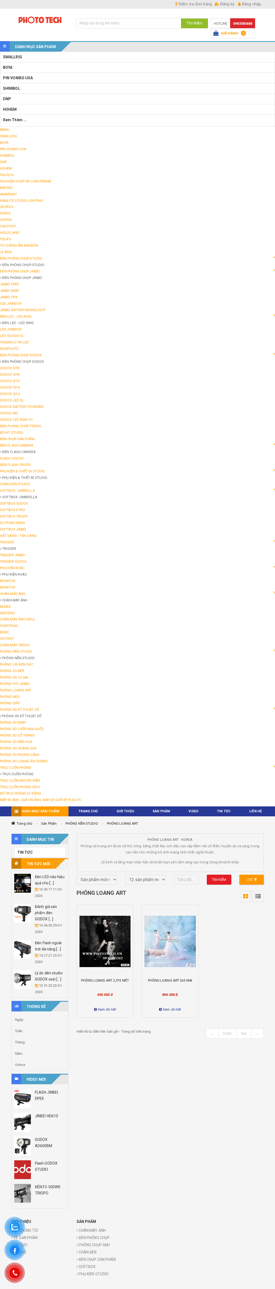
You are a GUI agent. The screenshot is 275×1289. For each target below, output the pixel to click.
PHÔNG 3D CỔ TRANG (17, 735)
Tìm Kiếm (194, 23)
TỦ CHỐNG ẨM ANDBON (19, 245)
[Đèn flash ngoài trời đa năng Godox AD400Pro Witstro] (22, 949)
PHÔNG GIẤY (10, 703)
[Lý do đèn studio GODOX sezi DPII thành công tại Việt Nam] (22, 979)
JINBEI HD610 (46, 1116)
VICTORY (7, 639)
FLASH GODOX (12, 458)
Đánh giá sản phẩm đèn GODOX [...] (46, 912)
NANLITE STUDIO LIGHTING (21, 201)
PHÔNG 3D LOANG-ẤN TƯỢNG (24, 761)
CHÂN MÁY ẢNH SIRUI (17, 619)
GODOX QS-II (10, 394)
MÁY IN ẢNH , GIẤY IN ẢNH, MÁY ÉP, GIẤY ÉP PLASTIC (41, 800)
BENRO (5, 607)
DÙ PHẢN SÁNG (12, 523)
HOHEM (10, 109)
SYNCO (5, 213)
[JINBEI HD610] (22, 1122)
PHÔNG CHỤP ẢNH (94, 1245)
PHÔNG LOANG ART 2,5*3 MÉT (105, 980)
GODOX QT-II (10, 381)
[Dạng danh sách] (245, 896)
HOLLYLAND (9, 233)
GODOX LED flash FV (16, 420)
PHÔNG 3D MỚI (12, 671)
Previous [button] (56, 865)
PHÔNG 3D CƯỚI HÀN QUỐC (22, 729)
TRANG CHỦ (88, 811)
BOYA (7, 67)
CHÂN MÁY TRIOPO (15, 645)
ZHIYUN (6, 220)
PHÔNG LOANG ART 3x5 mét (170, 980)
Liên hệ (255, 811)
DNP (7, 99)
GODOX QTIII (10, 368)
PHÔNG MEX (10, 697)
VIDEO (193, 811)
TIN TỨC (224, 811)
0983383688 (242, 23)
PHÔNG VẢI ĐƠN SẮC (16, 664)
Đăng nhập (251, 4)
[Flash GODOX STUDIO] (22, 1169)
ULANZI (6, 252)
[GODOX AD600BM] (22, 1146)
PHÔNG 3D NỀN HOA (16, 742)
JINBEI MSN (9, 291)
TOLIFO (6, 239)
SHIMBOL (11, 88)
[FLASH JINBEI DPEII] (22, 1098)
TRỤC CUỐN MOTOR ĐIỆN (20, 780)
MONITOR (7, 581)
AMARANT (8, 194)
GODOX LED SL (12, 400)
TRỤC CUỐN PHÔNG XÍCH (20, 787)
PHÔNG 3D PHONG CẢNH (19, 755)
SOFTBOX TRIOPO (14, 516)
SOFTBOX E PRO (12, 510)
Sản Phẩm (49, 823)
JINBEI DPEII (9, 284)
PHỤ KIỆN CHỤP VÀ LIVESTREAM (25, 181)
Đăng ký (226, 4)
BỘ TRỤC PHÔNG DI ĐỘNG (20, 793)
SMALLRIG (12, 57)
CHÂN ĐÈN (87, 1252)
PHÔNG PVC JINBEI (15, 684)
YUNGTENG (9, 626)
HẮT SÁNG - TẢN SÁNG (18, 536)
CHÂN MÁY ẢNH (92, 1230)
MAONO (6, 188)
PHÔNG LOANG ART (15, 690)
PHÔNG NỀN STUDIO (82, 823)
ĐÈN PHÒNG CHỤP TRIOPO (20, 426)
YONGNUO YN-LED (14, 342)
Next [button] (63, 865)
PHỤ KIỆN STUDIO (93, 1274)
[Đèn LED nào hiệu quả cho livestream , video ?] (22, 883)
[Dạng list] (258, 896)
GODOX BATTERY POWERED (22, 407)
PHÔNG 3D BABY (13, 722)
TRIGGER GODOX (13, 561)
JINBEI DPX (8, 297)
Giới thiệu (125, 811)
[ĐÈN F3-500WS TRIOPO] (22, 1193)
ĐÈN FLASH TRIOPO (15, 465)
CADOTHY (8, 226)
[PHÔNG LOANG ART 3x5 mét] (170, 941)
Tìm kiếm (219, 880)
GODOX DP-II (10, 387)
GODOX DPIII (10, 374)
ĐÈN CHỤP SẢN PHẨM (17, 439)
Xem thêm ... (15, 120)
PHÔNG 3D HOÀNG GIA (18, 748)
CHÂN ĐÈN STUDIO (15, 484)
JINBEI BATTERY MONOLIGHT (23, 310)
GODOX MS (9, 413)
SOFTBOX (87, 1267)
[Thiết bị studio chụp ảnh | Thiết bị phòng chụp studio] (39, 19)
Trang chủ (24, 823)
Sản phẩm (161, 811)
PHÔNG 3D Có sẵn (14, 677)
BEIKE (4, 632)
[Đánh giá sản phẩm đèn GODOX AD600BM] (22, 913)
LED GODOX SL (12, 336)
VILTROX (6, 207)
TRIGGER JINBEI (12, 555)
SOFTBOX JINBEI (13, 529)
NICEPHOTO (9, 349)
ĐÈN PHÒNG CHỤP (94, 1238)
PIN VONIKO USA (18, 78)
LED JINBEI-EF (11, 303)
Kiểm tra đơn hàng (195, 4)
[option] (40, 934)
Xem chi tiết (106, 1009)
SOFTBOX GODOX (14, 503)
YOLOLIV (7, 175)
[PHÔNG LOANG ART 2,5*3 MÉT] (105, 941)
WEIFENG (7, 613)
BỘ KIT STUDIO (11, 432)
